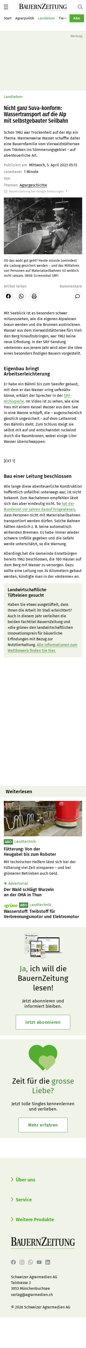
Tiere (63, 18)
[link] (43, 851)
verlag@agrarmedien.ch (32, 1294)
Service (24, 1199)
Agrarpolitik (24, 18)
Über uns (25, 1179)
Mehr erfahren (43, 1125)
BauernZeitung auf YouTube (39, 1262)
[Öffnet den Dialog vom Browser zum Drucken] (34, 296)
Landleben (46, 18)
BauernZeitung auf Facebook (13, 1262)
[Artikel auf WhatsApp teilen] (21, 296)
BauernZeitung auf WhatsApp (30, 1262)
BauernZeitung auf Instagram (22, 1262)
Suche (82, 7)
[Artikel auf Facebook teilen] (8, 296)
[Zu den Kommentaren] (77, 296)
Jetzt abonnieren (43, 1022)
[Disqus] (43, 721)
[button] (6, 7)
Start (7, 18)
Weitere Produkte (35, 1219)
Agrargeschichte (33, 185)
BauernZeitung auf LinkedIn (47, 1262)
